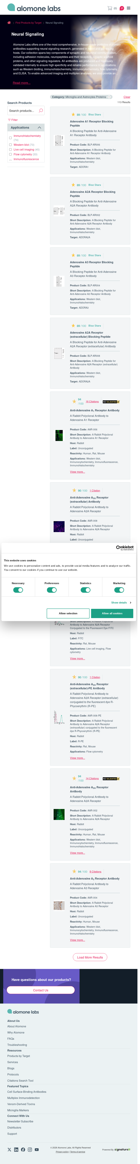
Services (12, 1062)
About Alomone (16, 1026)
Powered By (108, 1149)
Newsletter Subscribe (20, 1121)
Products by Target (18, 1056)
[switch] (52, 590)
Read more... (22, 82)
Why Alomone (15, 1032)
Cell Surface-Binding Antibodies (26, 1092)
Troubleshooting (17, 1045)
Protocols (13, 1074)
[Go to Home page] (34, 8)
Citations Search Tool (20, 1080)
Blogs (10, 1068)
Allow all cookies (112, 613)
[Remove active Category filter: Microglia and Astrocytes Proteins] (109, 97)
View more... (77, 472)
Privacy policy (62, 1151)
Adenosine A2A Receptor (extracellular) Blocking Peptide (90, 335)
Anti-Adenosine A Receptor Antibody (95, 410)
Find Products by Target (28, 22)
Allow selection (68, 613)
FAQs (10, 1039)
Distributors (14, 1127)
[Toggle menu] (128, 8)
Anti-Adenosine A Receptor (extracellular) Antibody (89, 499)
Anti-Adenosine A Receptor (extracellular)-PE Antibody (89, 686)
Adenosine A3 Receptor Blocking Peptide (91, 264)
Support (12, 1134)
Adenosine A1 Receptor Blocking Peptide (91, 123)
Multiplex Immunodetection (23, 1098)
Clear (127, 97)
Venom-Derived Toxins (21, 1104)
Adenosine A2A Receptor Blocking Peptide (92, 194)
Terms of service (77, 1151)
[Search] (122, 8)
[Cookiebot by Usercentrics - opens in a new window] (119, 548)
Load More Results (90, 957)
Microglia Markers (18, 1110)
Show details (119, 602)
